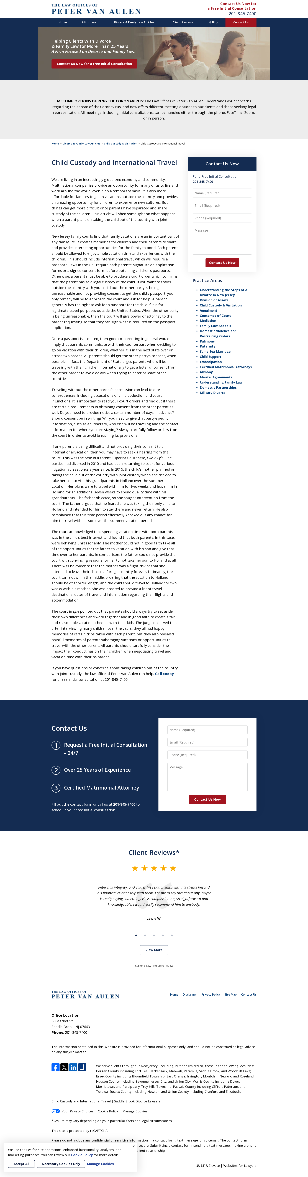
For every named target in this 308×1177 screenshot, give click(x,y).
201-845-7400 (242, 13)
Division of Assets (214, 300)
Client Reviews (183, 22)
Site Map (231, 994)
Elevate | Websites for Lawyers (226, 1165)
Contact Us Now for (238, 3)
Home (63, 22)
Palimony (207, 341)
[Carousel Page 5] (171, 935)
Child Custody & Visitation (120, 143)
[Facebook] (56, 1067)
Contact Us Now (222, 164)
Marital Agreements (216, 377)
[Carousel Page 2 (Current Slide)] (145, 935)
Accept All (21, 1164)
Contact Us (241, 22)
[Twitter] (64, 1067)
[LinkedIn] (73, 1067)
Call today (164, 673)
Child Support (210, 356)
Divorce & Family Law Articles (134, 22)
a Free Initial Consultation (231, 8)
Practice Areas (207, 280)
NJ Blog (213, 22)
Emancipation (211, 362)
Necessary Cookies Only (61, 1164)
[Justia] (82, 1067)
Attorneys (89, 22)
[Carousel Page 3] (154, 935)
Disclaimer (190, 994)
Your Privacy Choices (77, 1111)
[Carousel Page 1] (136, 935)
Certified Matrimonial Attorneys (226, 367)
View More (154, 950)
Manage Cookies (134, 1111)
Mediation (208, 320)
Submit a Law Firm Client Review (154, 965)
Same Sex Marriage (215, 351)
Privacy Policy (210, 994)
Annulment (208, 310)
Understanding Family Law (221, 382)
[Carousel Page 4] (162, 935)
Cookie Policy (108, 1111)
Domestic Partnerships (218, 387)
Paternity (207, 346)
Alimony (206, 372)
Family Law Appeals (215, 326)
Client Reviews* (154, 852)
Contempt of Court (215, 315)
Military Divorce (212, 392)
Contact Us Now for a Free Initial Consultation (94, 64)
